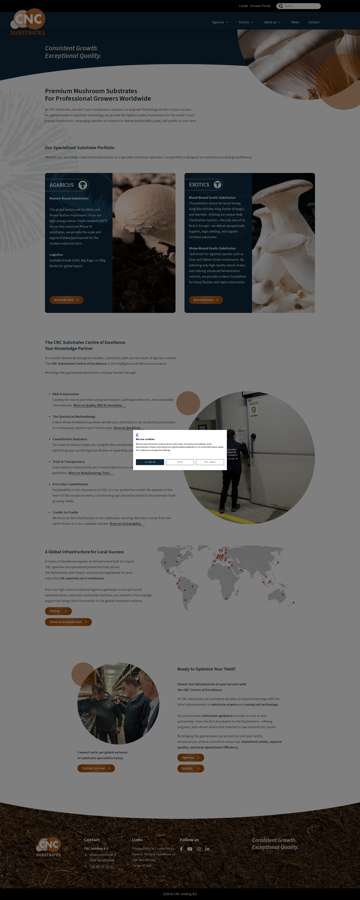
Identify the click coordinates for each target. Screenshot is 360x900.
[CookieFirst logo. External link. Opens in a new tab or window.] (137, 435)
